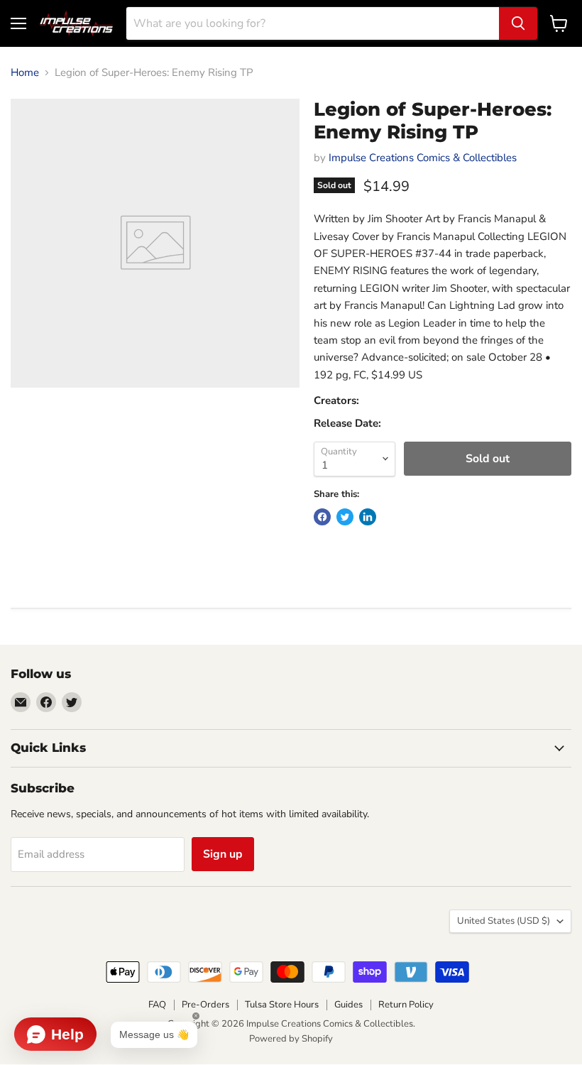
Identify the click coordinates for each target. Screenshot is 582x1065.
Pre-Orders (205, 1004)
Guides (348, 1004)
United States (503, 920)
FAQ (157, 1004)
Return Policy (406, 1004)
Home (25, 73)
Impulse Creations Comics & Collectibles (423, 158)
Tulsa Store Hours (282, 1004)
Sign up (223, 854)
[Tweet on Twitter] (344, 516)
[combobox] (312, 23)
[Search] (518, 23)
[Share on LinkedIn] (367, 516)
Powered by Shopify (291, 1038)
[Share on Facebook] (322, 516)
